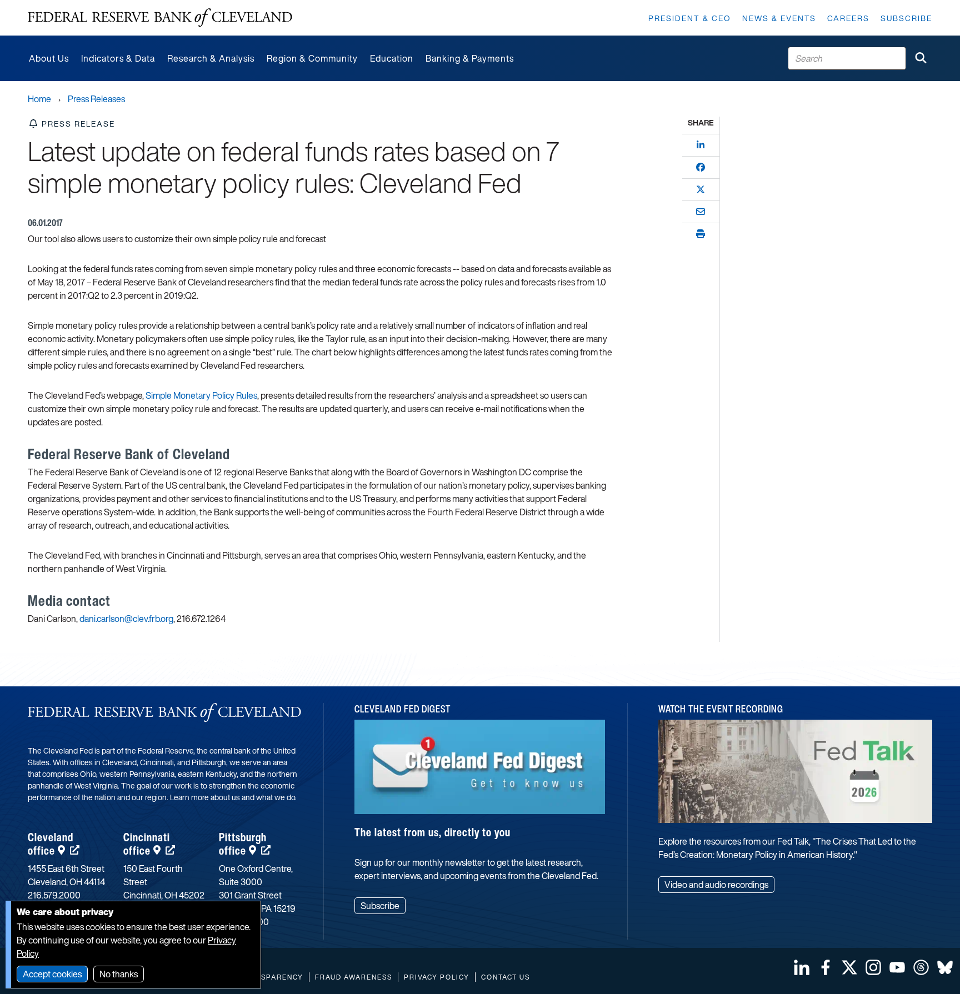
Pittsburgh (243, 844)
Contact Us (505, 977)
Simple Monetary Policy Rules (201, 395)
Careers (848, 18)
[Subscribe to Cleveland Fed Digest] (480, 771)
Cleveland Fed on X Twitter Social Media (849, 967)
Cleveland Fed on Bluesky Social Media (945, 967)
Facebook (825, 967)
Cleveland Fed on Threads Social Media (921, 967)
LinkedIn (801, 967)
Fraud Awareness (353, 977)
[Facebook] (700, 167)
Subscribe (906, 18)
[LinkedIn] (700, 145)
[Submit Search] (920, 58)
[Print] (700, 233)
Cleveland (50, 844)
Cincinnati (146, 844)
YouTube (897, 967)
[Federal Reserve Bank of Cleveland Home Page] (160, 17)
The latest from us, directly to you (432, 832)
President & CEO (689, 18)
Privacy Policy (436, 977)
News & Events (779, 18)
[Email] (700, 211)
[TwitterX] (700, 189)
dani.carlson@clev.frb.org (126, 618)
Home (39, 99)
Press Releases (96, 99)
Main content (54, 6)
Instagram (873, 967)
